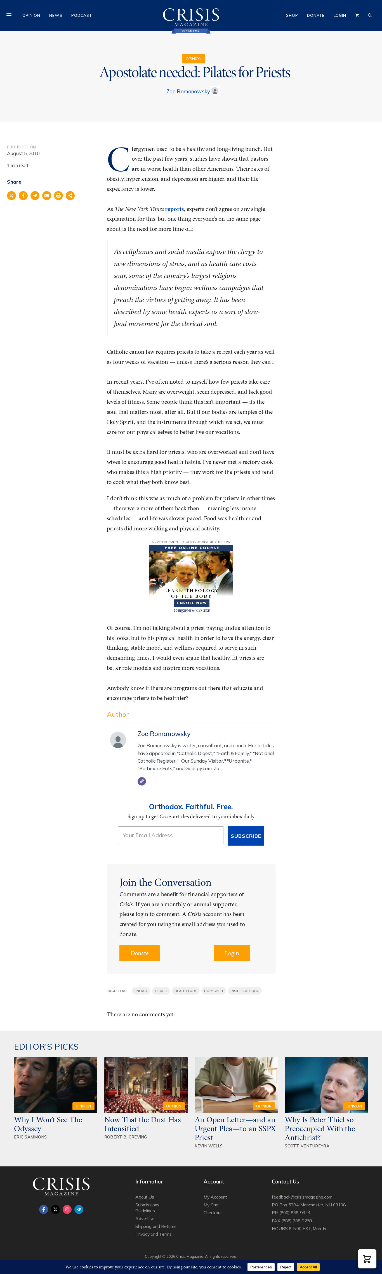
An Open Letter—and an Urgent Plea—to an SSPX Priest (235, 1128)
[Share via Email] (46, 195)
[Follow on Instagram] (67, 1209)
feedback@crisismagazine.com (302, 1197)
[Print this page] (58, 195)
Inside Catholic (245, 991)
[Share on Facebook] (23, 195)
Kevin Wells (209, 1146)
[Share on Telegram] (34, 195)
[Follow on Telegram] (78, 1209)
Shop (292, 15)
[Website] (142, 781)
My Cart (211, 1204)
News (55, 15)
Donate (316, 15)
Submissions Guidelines (147, 1207)
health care (186, 991)
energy (141, 991)
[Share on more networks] (70, 195)
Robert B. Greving (125, 1137)
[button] (367, 1258)
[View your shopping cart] (357, 15)
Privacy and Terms (153, 1234)
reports (174, 209)
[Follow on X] (55, 1209)
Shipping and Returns (155, 1226)
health (161, 991)
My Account (215, 1197)
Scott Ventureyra (307, 1146)
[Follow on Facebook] (43, 1209)
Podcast (81, 15)
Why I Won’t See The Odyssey (48, 1124)
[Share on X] (11, 195)
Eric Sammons (30, 1137)
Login (340, 15)
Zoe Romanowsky (188, 91)
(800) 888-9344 (294, 1212)
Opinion (31, 15)
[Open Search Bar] (370, 15)
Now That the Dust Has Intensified (142, 1124)
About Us (144, 1197)
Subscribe (246, 836)
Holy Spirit (213, 991)
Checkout (213, 1212)
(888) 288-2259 (296, 1220)
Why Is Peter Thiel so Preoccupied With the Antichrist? (320, 1128)
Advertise (145, 1218)
